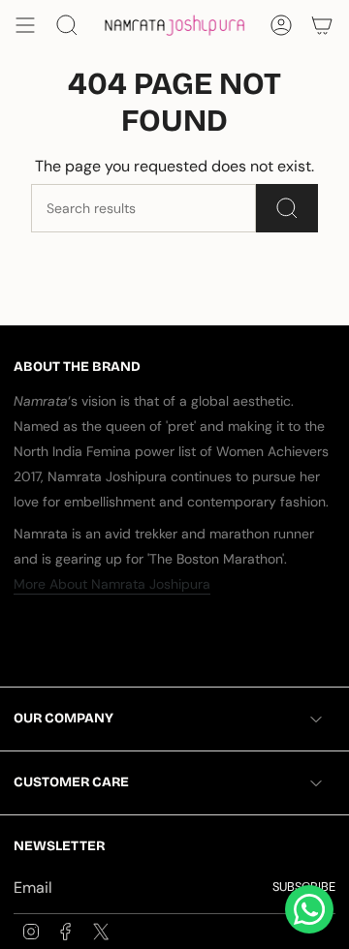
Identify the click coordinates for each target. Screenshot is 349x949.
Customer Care (71, 782)
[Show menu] (25, 25)
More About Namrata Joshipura (112, 584)
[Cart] (321, 25)
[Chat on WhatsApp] (309, 909)
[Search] (287, 208)
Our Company (63, 718)
